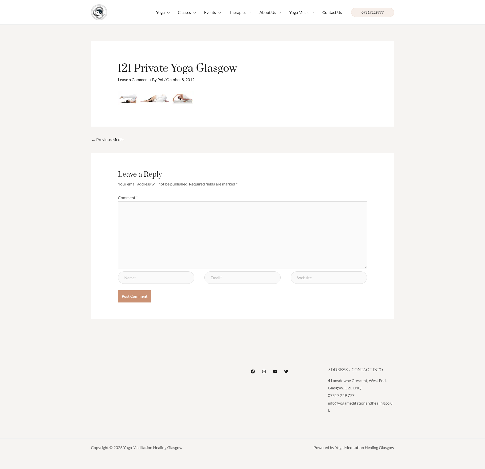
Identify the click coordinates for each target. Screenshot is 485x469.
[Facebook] (253, 371)
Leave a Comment (133, 79)
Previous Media (107, 139)
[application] (167, 12)
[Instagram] (264, 371)
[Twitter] (286, 371)
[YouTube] (275, 371)
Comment (128, 197)
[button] (163, 12)
